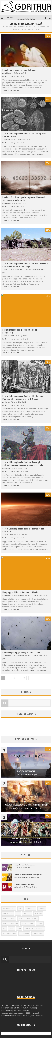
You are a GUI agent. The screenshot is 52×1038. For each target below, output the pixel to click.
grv (4, 928)
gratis (40, 923)
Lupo (5, 269)
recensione (24, 933)
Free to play (7, 913)
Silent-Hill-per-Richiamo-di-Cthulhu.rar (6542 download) (22, 1005)
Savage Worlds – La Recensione (25, 865)
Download (30, 908)
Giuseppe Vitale (9, 139)
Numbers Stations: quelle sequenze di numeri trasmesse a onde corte (23, 199)
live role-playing (9, 933)
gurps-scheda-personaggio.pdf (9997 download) (20, 1013)
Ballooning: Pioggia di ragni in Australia (21, 652)
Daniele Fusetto (9, 336)
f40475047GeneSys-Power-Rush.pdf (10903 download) (22, 1015)
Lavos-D (18, 887)
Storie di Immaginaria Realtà (14, 76)
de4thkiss (7, 73)
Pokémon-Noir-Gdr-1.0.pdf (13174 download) (19, 1008)
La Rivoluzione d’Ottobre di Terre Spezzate (28, 875)
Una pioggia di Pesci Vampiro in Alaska (20, 592)
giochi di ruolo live (10, 923)
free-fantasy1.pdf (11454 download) (15, 1010)
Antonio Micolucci (10, 535)
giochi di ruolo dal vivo (28, 918)
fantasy (42, 908)
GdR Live (38, 913)
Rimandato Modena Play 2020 (24, 884)
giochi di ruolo (9, 918)
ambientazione (9, 908)
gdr (18, 913)
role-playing (38, 933)
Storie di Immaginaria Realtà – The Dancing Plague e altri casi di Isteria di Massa (23, 397)
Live (19, 928)
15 (24, 678)
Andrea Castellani (22, 877)
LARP (11, 928)
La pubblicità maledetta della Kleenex (19, 70)
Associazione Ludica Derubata (26, 18)
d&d (20, 908)
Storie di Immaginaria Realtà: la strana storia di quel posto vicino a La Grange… (25, 265)
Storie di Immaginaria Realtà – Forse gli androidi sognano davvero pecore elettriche (22, 464)
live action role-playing (34, 928)
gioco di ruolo (27, 923)
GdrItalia (27, 913)
